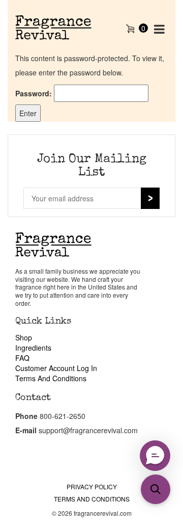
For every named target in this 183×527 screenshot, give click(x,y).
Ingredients (33, 347)
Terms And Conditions (50, 378)
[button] (155, 489)
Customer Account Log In (56, 368)
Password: (34, 93)
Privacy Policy (92, 486)
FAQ (22, 358)
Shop (23, 337)
